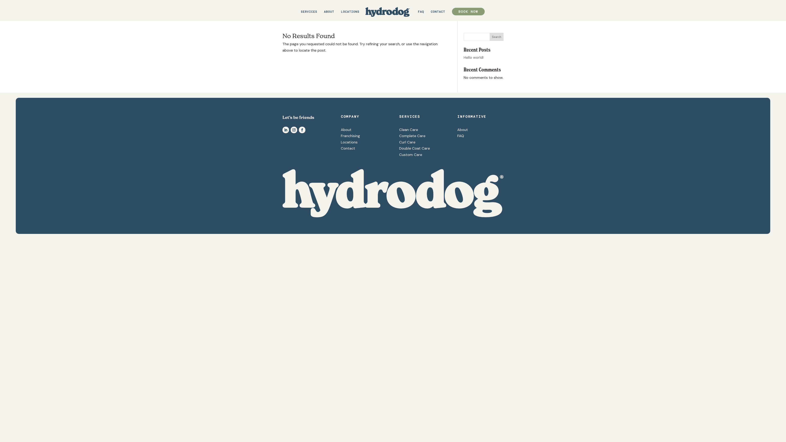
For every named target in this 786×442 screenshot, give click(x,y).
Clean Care (408, 129)
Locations (350, 12)
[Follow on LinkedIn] (285, 130)
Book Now (468, 11)
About (329, 12)
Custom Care (410, 154)
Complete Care (412, 135)
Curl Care (407, 142)
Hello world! (473, 57)
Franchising (350, 135)
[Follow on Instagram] (294, 130)
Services (309, 12)
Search (496, 37)
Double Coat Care (414, 148)
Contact (438, 12)
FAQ (421, 12)
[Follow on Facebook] (302, 130)
